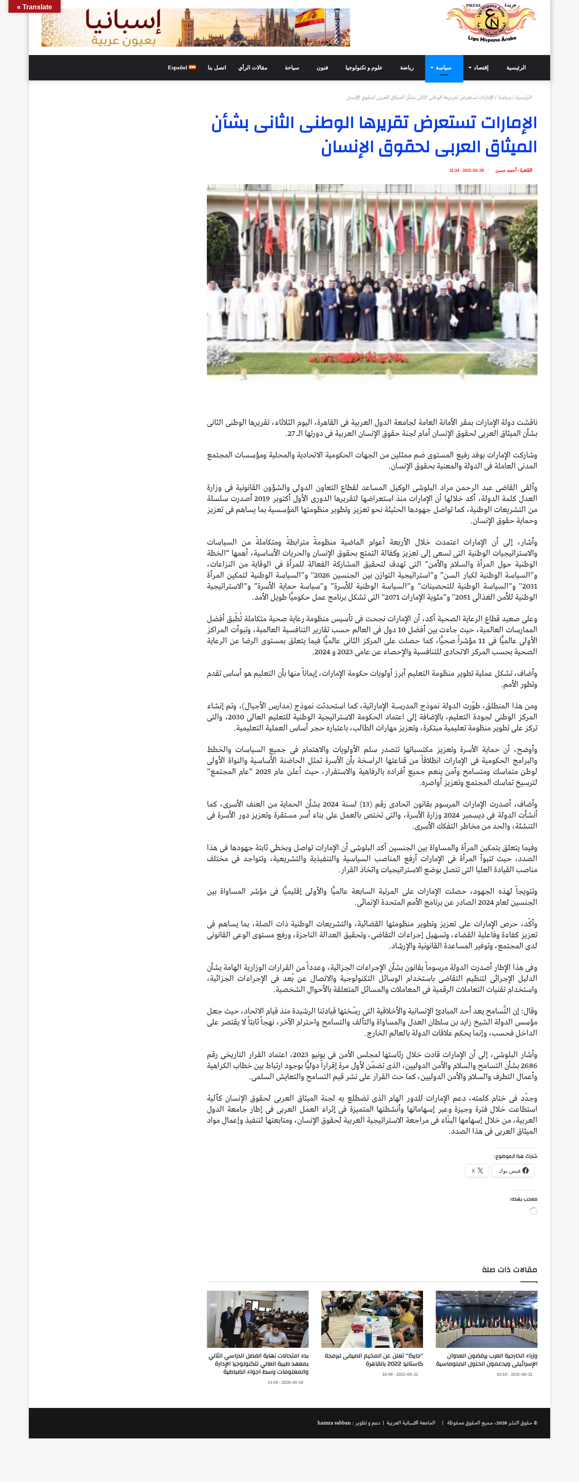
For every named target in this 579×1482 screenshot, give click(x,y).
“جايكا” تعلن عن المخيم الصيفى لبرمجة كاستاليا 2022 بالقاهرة (374, 1359)
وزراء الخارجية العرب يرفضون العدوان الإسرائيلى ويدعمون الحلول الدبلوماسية (486, 1359)
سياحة (293, 67)
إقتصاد (482, 67)
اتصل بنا (217, 67)
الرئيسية (517, 67)
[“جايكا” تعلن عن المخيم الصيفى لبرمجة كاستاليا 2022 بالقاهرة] (372, 1319)
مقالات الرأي (253, 67)
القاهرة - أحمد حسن (513, 170)
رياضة (407, 67)
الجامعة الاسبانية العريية (410, 1423)
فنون (323, 67)
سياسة (444, 67)
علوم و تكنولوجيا (364, 67)
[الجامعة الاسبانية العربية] (491, 22)
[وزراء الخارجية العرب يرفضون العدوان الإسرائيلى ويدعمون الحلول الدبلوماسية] (486, 1319)
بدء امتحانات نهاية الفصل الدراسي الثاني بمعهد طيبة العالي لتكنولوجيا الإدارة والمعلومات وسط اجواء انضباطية (259, 1363)
